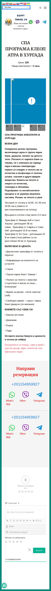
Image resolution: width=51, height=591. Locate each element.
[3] (13, 541)
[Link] (33, 520)
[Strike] (17, 520)
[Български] (4, 3)
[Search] (40, 8)
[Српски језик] (21, 3)
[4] (17, 541)
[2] (10, 541)
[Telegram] (44, 22)
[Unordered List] (23, 520)
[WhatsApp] (31, 22)
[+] (39, 520)
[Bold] (7, 520)
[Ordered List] (20, 520)
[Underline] (14, 520)
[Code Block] (30, 520)
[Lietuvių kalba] (11, 3)
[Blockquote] (27, 520)
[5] (21, 541)
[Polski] (14, 3)
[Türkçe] (25, 3)
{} (37, 520)
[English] (7, 3)
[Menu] (45, 8)
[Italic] (10, 520)
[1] (6, 541)
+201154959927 (26, 384)
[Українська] (28, 3)
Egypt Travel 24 (21, 18)
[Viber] (37, 22)
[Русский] (18, 3)
